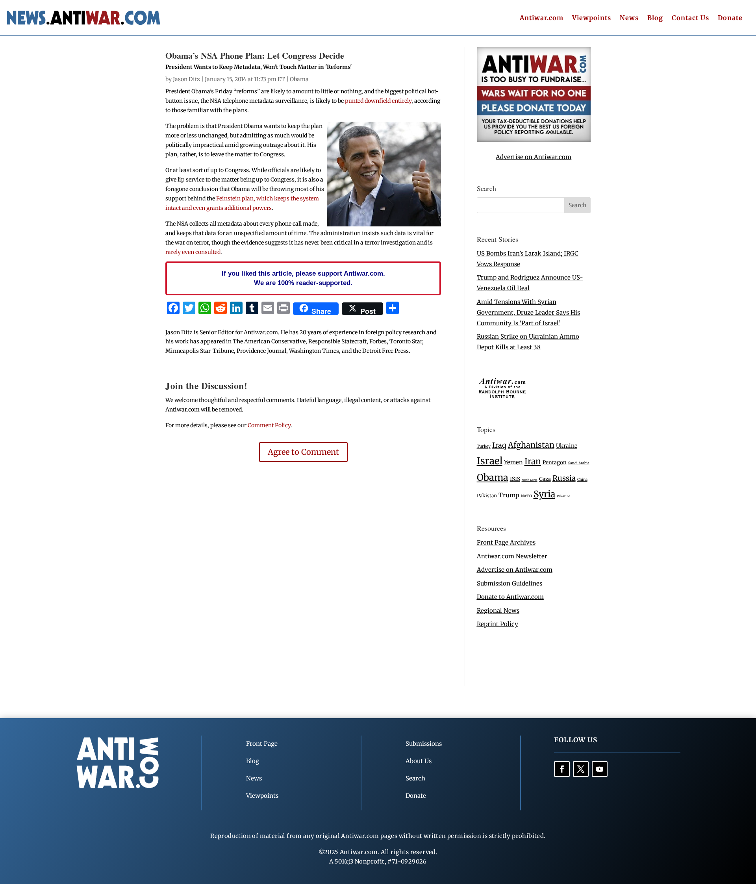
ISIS (515, 479)
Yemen (513, 462)
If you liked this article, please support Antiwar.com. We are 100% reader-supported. (303, 278)
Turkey (484, 446)
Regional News (498, 610)
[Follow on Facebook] (562, 769)
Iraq (499, 445)
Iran (532, 461)
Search (415, 778)
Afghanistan (531, 445)
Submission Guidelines (509, 583)
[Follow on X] (581, 769)
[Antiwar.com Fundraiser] (534, 139)
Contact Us (690, 18)
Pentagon (555, 462)
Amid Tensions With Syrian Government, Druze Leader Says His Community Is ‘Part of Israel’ (528, 312)
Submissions (424, 743)
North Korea (529, 480)
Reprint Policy (497, 624)
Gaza (545, 479)
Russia (564, 478)
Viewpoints (591, 18)
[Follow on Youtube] (600, 769)
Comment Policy (269, 425)
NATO (526, 496)
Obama (299, 79)
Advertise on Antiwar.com (533, 157)
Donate (730, 18)
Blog (655, 18)
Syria (544, 494)
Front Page (262, 743)
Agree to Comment (303, 452)
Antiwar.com (541, 18)
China (582, 479)
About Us (419, 761)
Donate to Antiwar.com (510, 596)
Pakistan (487, 496)
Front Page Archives (506, 542)
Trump (508, 495)
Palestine (563, 496)
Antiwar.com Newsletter (512, 556)
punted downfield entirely (378, 100)
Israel (489, 461)
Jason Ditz (186, 79)
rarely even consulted (192, 252)
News (629, 18)
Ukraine (566, 445)
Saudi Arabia (578, 463)
